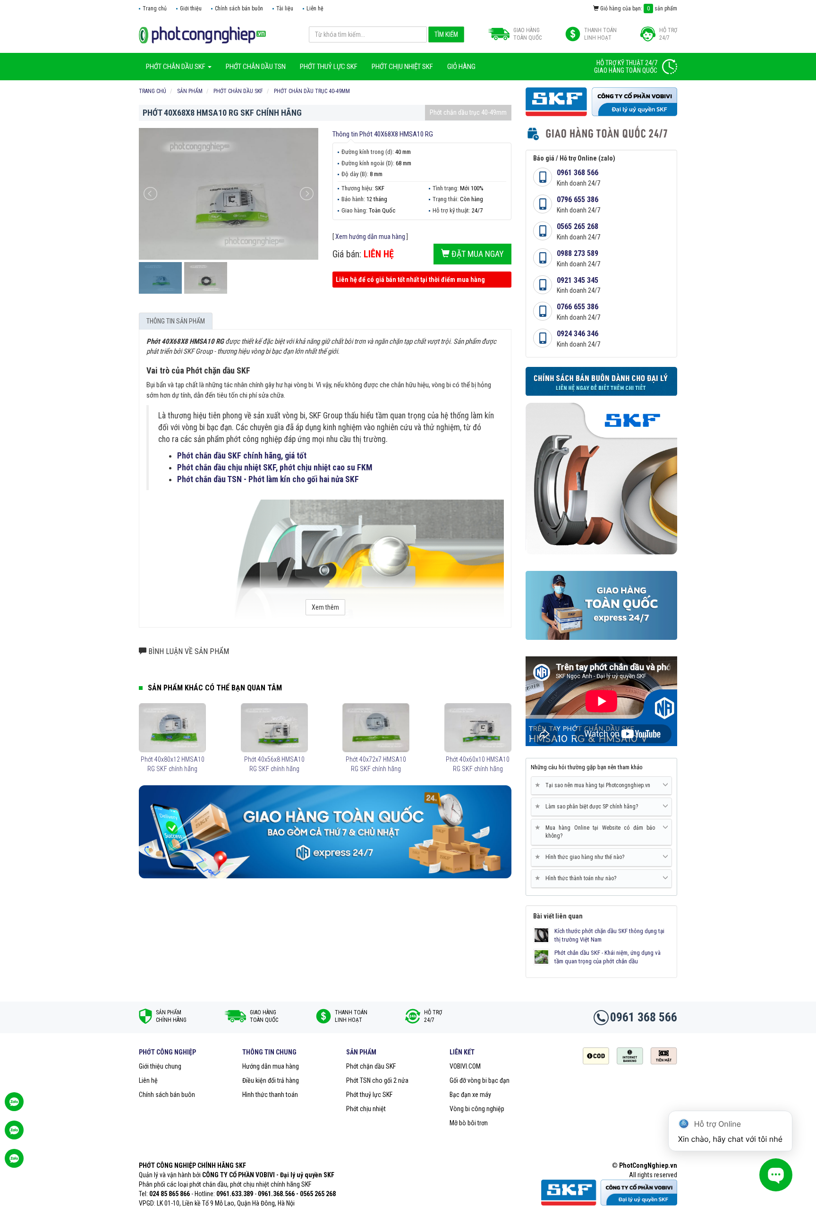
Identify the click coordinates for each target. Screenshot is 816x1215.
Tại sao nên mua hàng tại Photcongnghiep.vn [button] (594, 785)
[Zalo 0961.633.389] (14, 1106)
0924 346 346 (577, 333)
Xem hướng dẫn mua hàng (370, 236)
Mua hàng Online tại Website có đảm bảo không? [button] (596, 831)
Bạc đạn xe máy (470, 1094)
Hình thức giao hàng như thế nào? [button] (581, 856)
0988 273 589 (577, 253)
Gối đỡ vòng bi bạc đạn (480, 1080)
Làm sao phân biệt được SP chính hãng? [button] (588, 806)
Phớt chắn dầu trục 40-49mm (468, 112)
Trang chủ (155, 8)
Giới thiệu (191, 8)
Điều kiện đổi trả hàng (270, 1080)
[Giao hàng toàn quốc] (325, 831)
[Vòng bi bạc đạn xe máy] (202, 34)
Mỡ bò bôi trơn (469, 1123)
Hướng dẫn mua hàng (270, 1066)
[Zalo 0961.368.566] (14, 1135)
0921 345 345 (577, 280)
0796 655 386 (577, 199)
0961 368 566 (577, 172)
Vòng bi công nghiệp (477, 1109)
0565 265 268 (577, 226)
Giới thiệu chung (160, 1066)
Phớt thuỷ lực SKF (369, 1094)
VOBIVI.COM (465, 1066)
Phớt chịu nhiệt (366, 1109)
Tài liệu (284, 8)
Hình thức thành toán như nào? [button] (577, 878)
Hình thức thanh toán (270, 1094)
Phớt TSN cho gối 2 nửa (377, 1080)
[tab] (601, 786)
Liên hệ (314, 8)
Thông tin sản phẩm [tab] (175, 321)
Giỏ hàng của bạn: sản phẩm (638, 8)
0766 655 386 (577, 306)
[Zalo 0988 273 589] (14, 1163)
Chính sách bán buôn (239, 8)
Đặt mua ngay (477, 254)
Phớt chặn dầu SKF (371, 1066)
